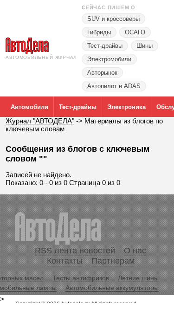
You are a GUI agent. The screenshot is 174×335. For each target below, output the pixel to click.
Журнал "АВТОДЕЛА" (40, 121)
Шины (144, 45)
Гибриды (99, 32)
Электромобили (109, 59)
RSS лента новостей (75, 250)
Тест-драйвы (104, 45)
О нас (135, 250)
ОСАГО (135, 32)
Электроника (126, 106)
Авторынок (102, 72)
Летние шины (138, 278)
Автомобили (29, 106)
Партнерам (113, 260)
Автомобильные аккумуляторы (112, 287)
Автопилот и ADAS (114, 86)
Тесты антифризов (80, 278)
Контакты (65, 260)
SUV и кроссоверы (113, 18)
